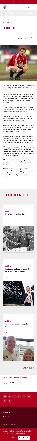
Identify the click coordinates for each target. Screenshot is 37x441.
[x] (28, 38)
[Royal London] (5, 382)
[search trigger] (29, 7)
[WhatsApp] (10, 401)
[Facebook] (10, 396)
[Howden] (12, 382)
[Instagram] (5, 396)
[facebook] (25, 38)
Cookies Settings (12, 437)
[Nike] (19, 382)
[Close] (33, 431)
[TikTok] (19, 396)
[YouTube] (24, 396)
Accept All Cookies (24, 437)
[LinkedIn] (29, 396)
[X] (14, 396)
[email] (32, 38)
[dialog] (18, 434)
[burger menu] (33, 7)
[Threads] (5, 401)
